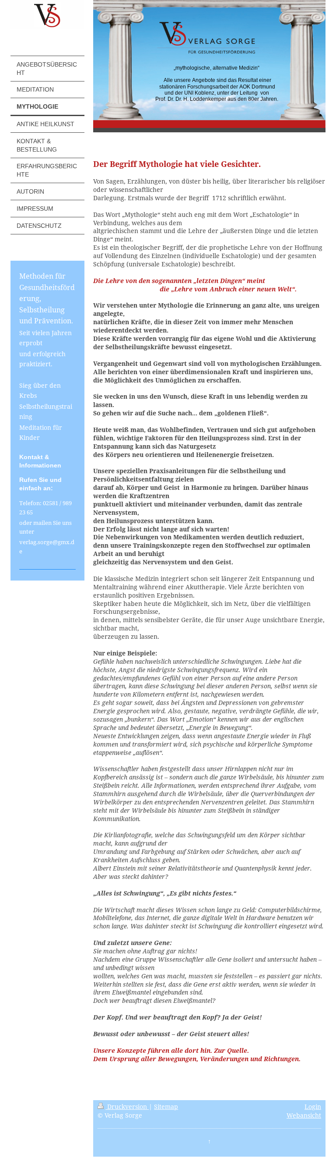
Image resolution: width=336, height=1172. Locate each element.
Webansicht (304, 1115)
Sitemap (166, 1106)
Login (312, 1106)
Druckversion (127, 1106)
